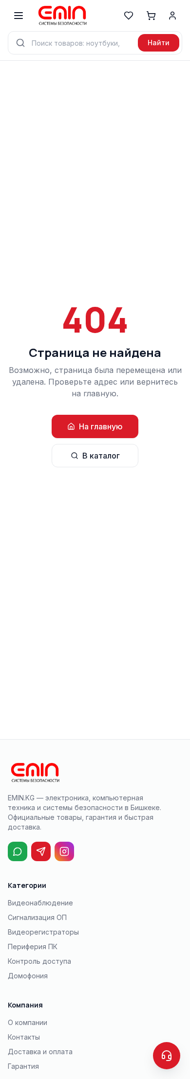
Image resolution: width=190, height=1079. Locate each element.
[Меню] (18, 15)
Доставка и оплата (40, 1051)
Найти (159, 42)
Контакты (24, 1037)
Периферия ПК (32, 946)
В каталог (101, 455)
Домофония (28, 976)
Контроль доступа (39, 961)
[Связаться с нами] (166, 1055)
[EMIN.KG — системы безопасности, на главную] (62, 15)
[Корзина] (151, 15)
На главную (101, 426)
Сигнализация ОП (37, 917)
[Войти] (172, 15)
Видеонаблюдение (40, 903)
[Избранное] (128, 15)
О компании (27, 1022)
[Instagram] (64, 851)
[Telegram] (41, 851)
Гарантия (23, 1066)
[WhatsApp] (17, 851)
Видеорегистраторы (43, 932)
